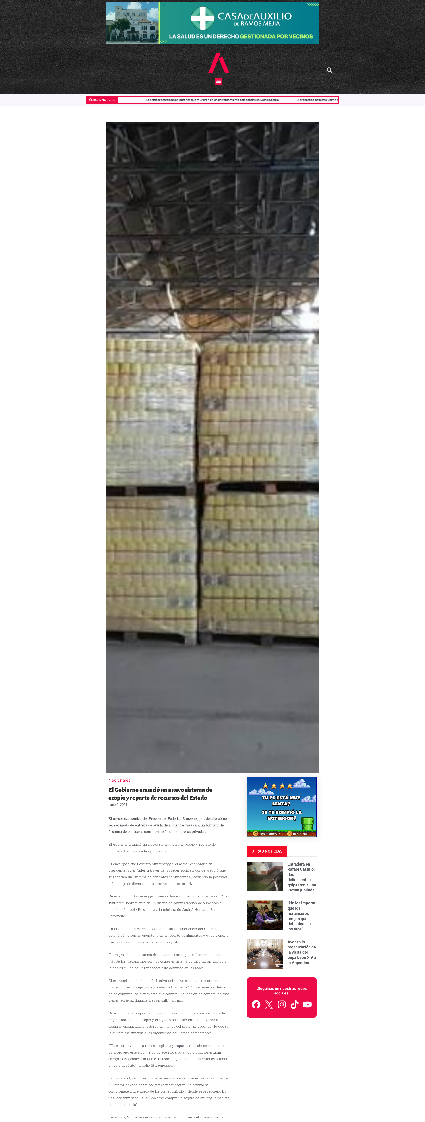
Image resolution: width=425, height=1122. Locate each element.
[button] (218, 81)
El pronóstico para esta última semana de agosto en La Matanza (224, 99)
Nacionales (119, 780)
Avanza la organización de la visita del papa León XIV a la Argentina (302, 952)
